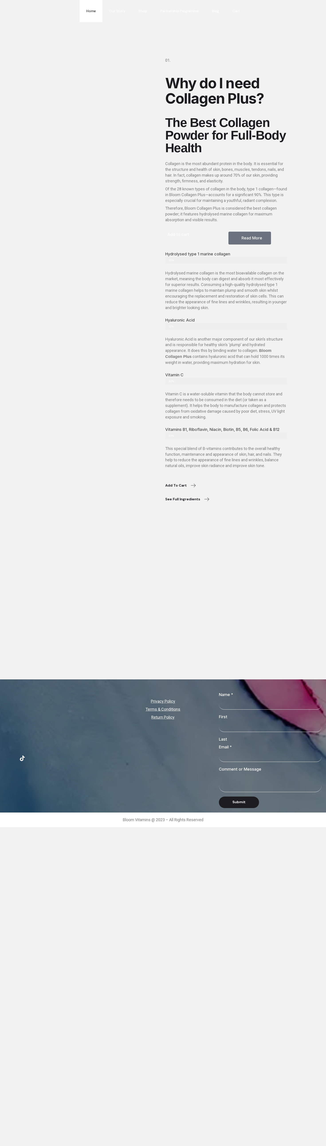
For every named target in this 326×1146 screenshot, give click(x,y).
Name (226, 694)
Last (223, 739)
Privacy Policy (163, 701)
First (223, 716)
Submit (238, 802)
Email (225, 747)
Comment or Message (240, 769)
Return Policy (163, 717)
